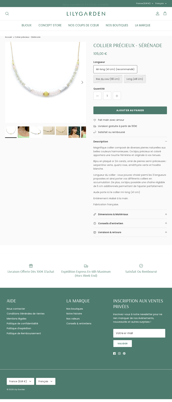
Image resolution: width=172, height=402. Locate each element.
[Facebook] (114, 353)
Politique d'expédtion (19, 328)
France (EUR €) (143, 3)
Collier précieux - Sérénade (27, 37)
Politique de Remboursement (24, 333)
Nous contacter (16, 308)
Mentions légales (16, 318)
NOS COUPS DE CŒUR (83, 25)
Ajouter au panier (130, 110)
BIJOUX (27, 25)
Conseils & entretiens (78, 323)
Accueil (8, 37)
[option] (45, 82)
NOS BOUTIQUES (117, 25)
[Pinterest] (124, 353)
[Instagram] (119, 353)
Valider (123, 343)
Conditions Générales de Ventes (26, 313)
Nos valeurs (73, 318)
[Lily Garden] (86, 13)
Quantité (99, 88)
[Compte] (157, 14)
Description (100, 141)
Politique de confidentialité (22, 323)
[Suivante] (82, 82)
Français (159, 3)
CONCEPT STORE (49, 25)
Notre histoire (74, 313)
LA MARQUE (142, 25)
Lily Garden (19, 389)
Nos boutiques (74, 308)
